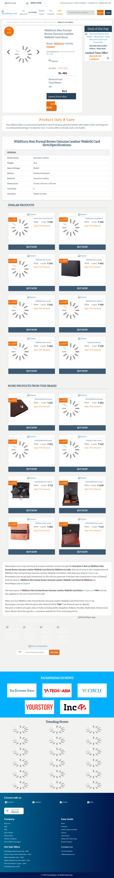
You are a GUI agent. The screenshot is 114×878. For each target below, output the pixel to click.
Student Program (66, 842)
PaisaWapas (52, 875)
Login (108, 12)
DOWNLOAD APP (105, 3)
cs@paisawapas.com (68, 854)
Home (63, 823)
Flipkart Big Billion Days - (14, 857)
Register (100, 12)
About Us (7, 823)
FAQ (5, 829)
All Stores (64, 826)
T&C (50, 87)
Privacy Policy (8, 835)
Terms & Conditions (10, 839)
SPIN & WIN (35, 3)
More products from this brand (32, 385)
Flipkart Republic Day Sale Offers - (17, 860)
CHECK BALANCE (66, 3)
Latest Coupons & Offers (69, 829)
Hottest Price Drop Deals (69, 839)
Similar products (21, 205)
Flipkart (50, 46)
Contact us (67, 847)
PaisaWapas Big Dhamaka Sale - (16, 851)
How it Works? (8, 832)
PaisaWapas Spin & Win (12, 866)
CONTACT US (92, 3)
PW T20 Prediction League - (15, 863)
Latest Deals (65, 835)
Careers (63, 832)
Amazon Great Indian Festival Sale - (17, 854)
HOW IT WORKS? (80, 3)
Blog (5, 826)
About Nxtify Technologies (12, 842)
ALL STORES (32, 12)
